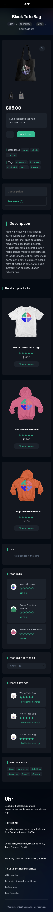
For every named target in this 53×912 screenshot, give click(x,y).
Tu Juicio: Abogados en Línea (20, 881)
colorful (13, 167)
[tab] (26, 191)
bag (12, 769)
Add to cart (26, 134)
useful (36, 167)
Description (15, 191)
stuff (24, 167)
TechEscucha (12, 893)
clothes (35, 162)
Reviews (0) (16, 201)
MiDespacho (11, 875)
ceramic (22, 162)
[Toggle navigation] (6, 4)
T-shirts (11, 155)
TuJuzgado (11, 887)
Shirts (35, 150)
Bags (25, 150)
